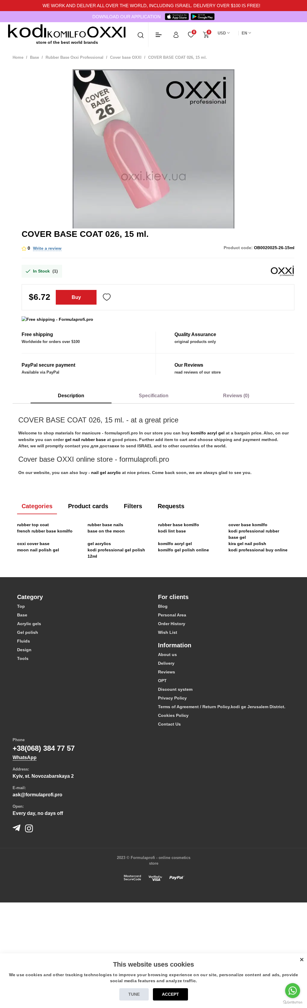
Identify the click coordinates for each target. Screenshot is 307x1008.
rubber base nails (105, 524)
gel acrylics (99, 543)
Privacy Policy (172, 698)
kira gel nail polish (247, 543)
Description (71, 395)
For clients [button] (173, 597)
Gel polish (27, 632)
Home (18, 57)
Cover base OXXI (126, 57)
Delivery (166, 663)
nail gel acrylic (106, 472)
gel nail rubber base (85, 439)
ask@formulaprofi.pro (37, 794)
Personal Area (172, 615)
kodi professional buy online (258, 549)
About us (167, 654)
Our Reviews (188, 365)
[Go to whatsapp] (292, 990)
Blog (163, 606)
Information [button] (174, 645)
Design (24, 649)
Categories (37, 506)
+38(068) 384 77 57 (44, 748)
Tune (134, 994)
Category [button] (30, 597)
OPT (162, 680)
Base (34, 57)
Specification (153, 395)
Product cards (88, 506)
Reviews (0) (236, 395)
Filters (133, 506)
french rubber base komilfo (45, 531)
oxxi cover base (33, 543)
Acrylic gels (29, 623)
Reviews (166, 672)
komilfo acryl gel (208, 433)
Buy (76, 297)
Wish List (167, 632)
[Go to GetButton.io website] (292, 1002)
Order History (171, 623)
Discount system (175, 689)
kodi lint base (172, 531)
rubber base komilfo (178, 524)
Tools (22, 658)
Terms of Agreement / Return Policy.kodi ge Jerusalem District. (221, 706)
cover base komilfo (247, 524)
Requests (171, 506)
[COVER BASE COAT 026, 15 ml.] (153, 150)
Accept (170, 994)
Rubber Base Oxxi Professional (74, 57)
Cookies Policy (173, 715)
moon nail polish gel (38, 549)
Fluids (23, 641)
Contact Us (169, 724)
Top (21, 606)
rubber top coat (33, 524)
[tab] (83, 597)
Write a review (47, 248)
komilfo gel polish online (183, 549)
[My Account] (175, 34)
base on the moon (106, 531)
